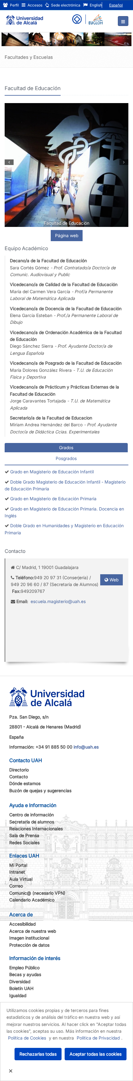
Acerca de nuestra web (32, 931)
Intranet (17, 872)
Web (113, 579)
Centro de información (31, 814)
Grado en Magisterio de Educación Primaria (53, 498)
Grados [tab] (66, 447)
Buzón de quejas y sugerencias (40, 790)
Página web (66, 235)
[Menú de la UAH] (123, 21)
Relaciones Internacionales (36, 828)
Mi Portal (18, 865)
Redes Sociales (24, 842)
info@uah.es (86, 746)
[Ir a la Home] (24, 17)
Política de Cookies (27, 1037)
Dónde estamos (25, 783)
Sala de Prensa (24, 835)
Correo (16, 885)
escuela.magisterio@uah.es (58, 601)
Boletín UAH (21, 988)
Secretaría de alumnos (31, 821)
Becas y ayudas (25, 974)
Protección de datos (29, 945)
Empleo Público (24, 967)
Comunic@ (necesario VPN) (37, 893)
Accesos (34, 5)
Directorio (19, 769)
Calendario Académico (31, 899)
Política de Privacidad (98, 1037)
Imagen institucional (29, 937)
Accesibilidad (22, 924)
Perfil (14, 5)
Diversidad (19, 981)
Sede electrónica (65, 5)
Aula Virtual (20, 879)
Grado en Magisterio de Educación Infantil (52, 471)
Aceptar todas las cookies (96, 1054)
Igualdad (17, 995)
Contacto (18, 776)
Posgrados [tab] (66, 458)
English (95, 5)
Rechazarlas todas (38, 1054)
